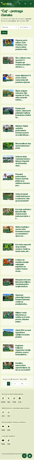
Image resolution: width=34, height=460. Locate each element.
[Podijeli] (24, 455)
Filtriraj (4, 32)
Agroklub (17, 453)
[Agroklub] (7, 3)
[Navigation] (30, 3)
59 (22, 384)
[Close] (25, 3)
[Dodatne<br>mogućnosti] (29, 455)
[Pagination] (26, 384)
